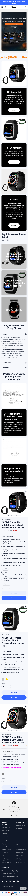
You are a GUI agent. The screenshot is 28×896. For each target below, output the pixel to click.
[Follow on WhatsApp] (18, 881)
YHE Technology (6, 519)
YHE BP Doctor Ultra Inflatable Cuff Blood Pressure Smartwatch (12, 740)
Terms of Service (6, 849)
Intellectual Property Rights (5, 859)
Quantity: (3, 584)
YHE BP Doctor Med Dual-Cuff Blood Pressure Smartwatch (12, 640)
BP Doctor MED (5, 827)
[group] (14, 31)
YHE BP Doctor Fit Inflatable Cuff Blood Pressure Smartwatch (12, 525)
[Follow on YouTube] (14, 881)
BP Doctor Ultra (5, 830)
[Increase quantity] (9, 587)
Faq (17, 844)
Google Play (19, 828)
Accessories (4, 836)
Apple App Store (20, 825)
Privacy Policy (5, 847)
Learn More (14, 110)
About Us (4, 844)
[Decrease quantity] (3, 587)
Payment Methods (6, 862)
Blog (2, 855)
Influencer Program (21, 849)
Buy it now (14, 598)
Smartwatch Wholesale (19, 859)
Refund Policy (19, 855)
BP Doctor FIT (5, 833)
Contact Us (19, 847)
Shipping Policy (5, 852)
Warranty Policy (20, 852)
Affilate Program (20, 862)
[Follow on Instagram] (10, 881)
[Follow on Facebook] (2, 881)
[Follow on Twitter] (6, 881)
